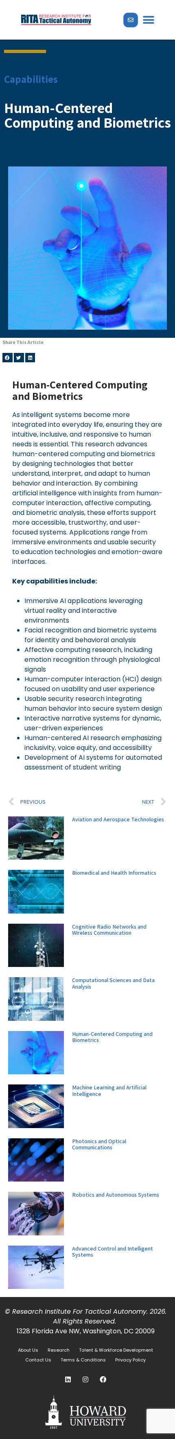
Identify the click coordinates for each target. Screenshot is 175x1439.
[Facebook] (102, 1379)
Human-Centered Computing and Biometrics (112, 1037)
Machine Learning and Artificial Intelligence (109, 1090)
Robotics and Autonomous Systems (115, 1194)
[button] (148, 20)
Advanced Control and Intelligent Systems (112, 1251)
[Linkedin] (67, 1379)
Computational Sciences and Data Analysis (113, 983)
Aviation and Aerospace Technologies (118, 819)
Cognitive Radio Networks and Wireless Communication (109, 929)
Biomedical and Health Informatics (114, 872)
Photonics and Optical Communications (99, 1144)
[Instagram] (85, 1379)
